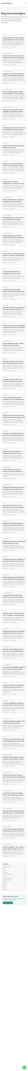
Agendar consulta (8, 902)
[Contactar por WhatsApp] (24, 1067)
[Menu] (25, 3)
